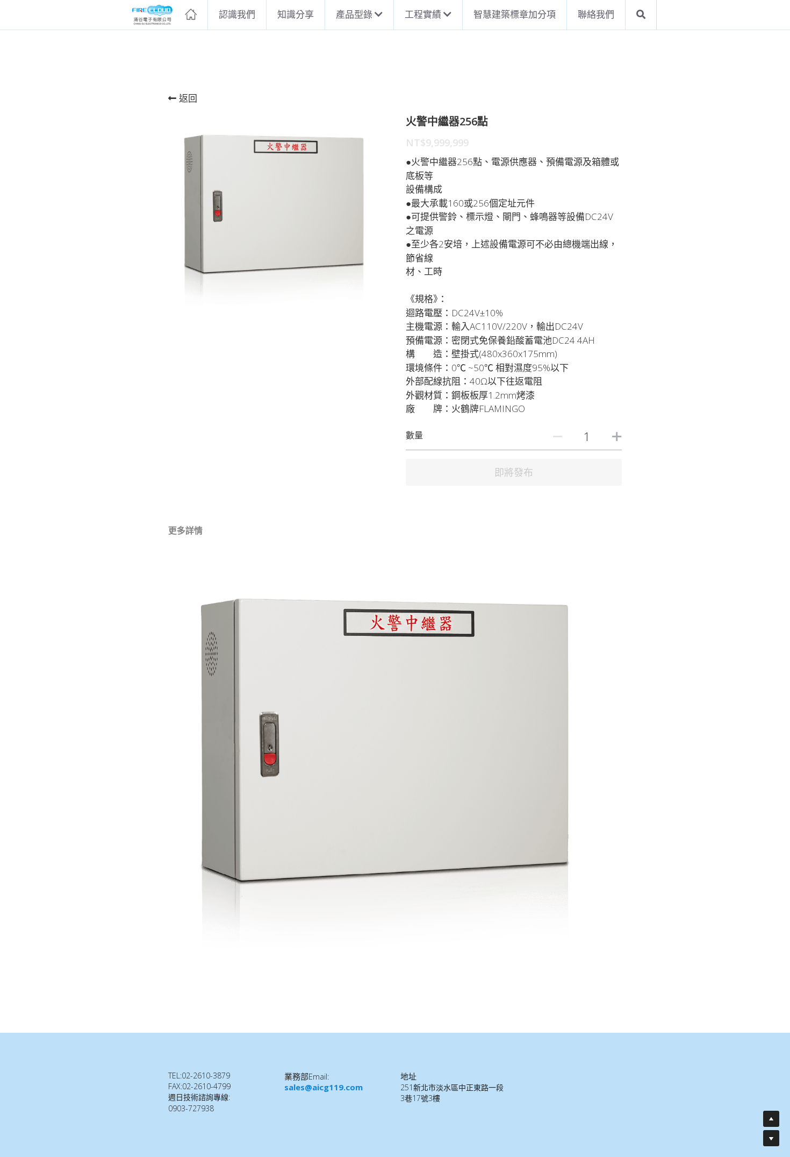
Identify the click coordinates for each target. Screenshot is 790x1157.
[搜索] (641, 15)
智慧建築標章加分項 (514, 14)
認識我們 (237, 14)
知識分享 (295, 14)
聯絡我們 (596, 14)
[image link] (164, 13)
